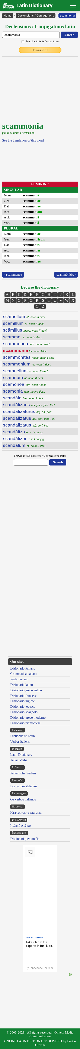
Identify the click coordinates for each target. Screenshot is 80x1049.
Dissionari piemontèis (24, 839)
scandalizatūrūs (27, 411)
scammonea (26, 343)
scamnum (23, 377)
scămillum (23, 323)
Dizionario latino (21, 684)
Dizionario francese (23, 695)
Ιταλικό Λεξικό (20, 825)
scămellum (24, 316)
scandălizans (29, 404)
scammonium (27, 363)
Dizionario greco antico (26, 690)
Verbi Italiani (19, 679)
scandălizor (24, 438)
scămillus (25, 330)
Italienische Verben (23, 773)
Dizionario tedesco (22, 706)
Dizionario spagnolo (24, 712)
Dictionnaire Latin (22, 736)
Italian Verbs (18, 760)
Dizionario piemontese (25, 723)
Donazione (40, 50)
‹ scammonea (13, 274)
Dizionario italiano (22, 668)
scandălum (24, 445)
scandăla (23, 397)
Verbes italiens (20, 741)
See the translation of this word (23, 140)
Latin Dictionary (21, 754)
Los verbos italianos (23, 786)
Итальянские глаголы (26, 812)
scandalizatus (29, 418)
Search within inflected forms (43, 41)
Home (8, 15)
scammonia (67, 15)
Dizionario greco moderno (28, 717)
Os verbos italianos (23, 799)
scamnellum (25, 370)
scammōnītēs (29, 357)
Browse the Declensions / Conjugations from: (40, 455)
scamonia (24, 391)
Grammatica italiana (23, 673)
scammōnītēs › (66, 274)
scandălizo (23, 431)
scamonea (25, 384)
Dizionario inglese (22, 701)
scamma (22, 336)
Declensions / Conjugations (35, 15)
